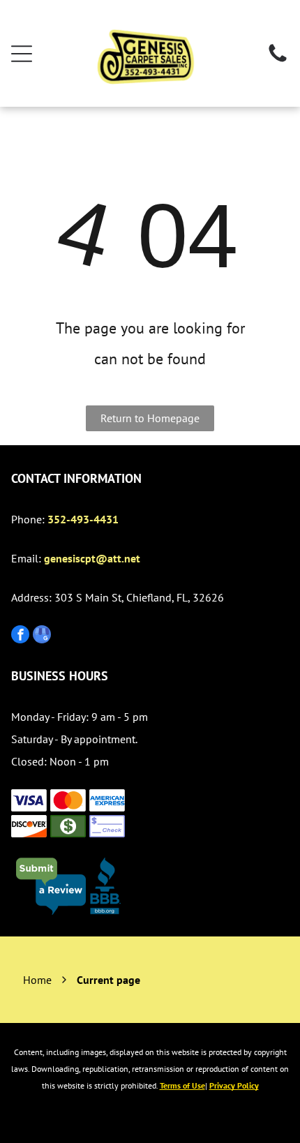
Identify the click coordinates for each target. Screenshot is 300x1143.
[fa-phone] (278, 61)
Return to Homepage (150, 418)
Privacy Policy (234, 1085)
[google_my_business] (42, 636)
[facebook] (20, 636)
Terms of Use (182, 1085)
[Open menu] (21, 53)
